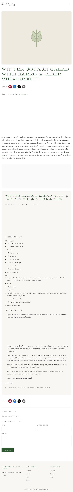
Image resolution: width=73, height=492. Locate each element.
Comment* (4, 433)
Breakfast (28, 474)
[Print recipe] (66, 196)
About (51, 477)
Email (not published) (42, 425)
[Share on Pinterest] (10, 86)
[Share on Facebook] (14, 86)
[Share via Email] (23, 86)
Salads (27, 480)
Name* (4, 425)
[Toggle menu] (70, 4)
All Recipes (28, 470)
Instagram (52, 470)
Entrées (28, 477)
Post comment (7, 450)
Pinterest (52, 474)
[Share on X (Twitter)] (19, 86)
